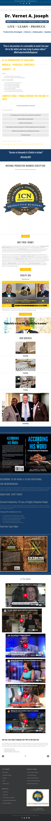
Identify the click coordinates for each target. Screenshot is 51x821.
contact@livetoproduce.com (31, 1)
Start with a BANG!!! (7, 802)
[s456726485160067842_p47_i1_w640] (25, 359)
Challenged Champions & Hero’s (21, 258)
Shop (4, 780)
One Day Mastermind (31, 774)
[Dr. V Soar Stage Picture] (25, 342)
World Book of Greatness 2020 (27, 256)
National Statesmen (23, 249)
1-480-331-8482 (39, 807)
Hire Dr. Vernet (6, 783)
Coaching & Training (7, 774)
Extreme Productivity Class (33, 777)
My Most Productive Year (32, 783)
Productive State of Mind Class (33, 780)
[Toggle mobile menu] (48, 7)
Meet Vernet (5, 771)
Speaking (5, 777)
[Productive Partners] (25, 393)
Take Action (5, 794)
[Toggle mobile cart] (45, 7)
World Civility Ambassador (34, 263)
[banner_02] (25, 376)
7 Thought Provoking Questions (9, 799)
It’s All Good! (5, 791)
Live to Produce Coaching (32, 771)
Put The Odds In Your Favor (8, 797)
